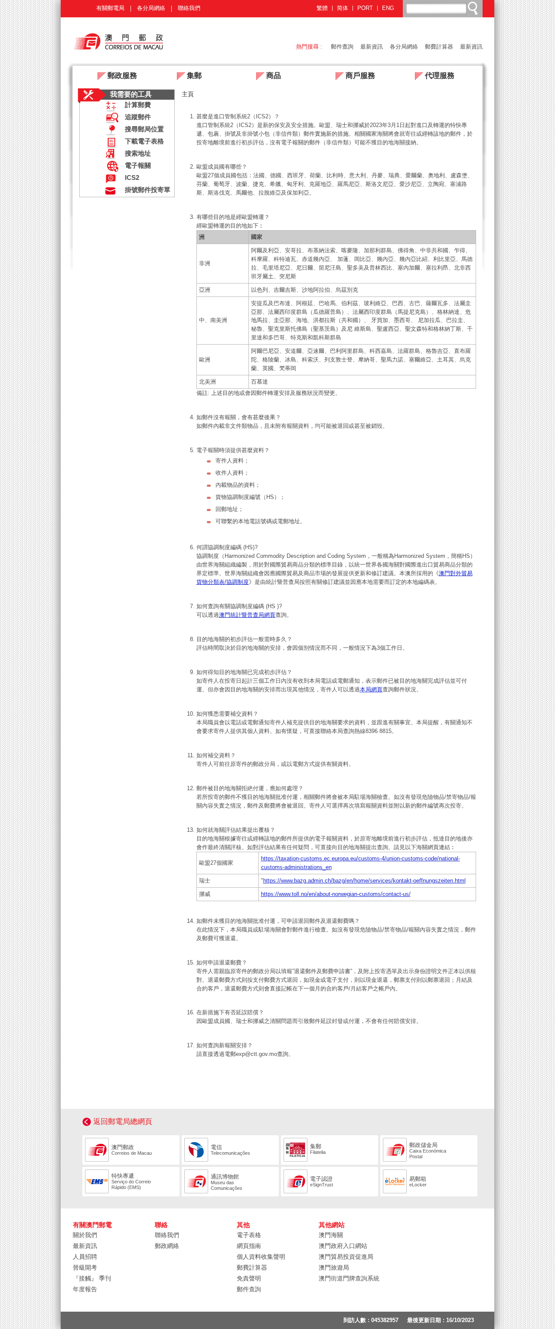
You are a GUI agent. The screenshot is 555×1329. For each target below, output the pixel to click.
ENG (388, 8)
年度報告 (85, 1289)
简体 (342, 8)
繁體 (322, 8)
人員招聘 (85, 1256)
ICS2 (132, 177)
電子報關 (138, 165)
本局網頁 (371, 689)
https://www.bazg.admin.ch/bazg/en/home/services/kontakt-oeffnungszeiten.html (364, 880)
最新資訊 (371, 46)
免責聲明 (249, 1278)
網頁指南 (249, 1245)
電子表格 (249, 1234)
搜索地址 (138, 153)
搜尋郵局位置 (144, 129)
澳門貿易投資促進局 (346, 1256)
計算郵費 (138, 104)
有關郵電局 (110, 8)
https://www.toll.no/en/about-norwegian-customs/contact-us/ (336, 894)
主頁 (188, 94)
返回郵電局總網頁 (122, 1121)
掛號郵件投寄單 (147, 189)
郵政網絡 (167, 1245)
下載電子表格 (144, 141)
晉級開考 (85, 1267)
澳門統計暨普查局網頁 (247, 615)
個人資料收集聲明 (261, 1256)
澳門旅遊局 (334, 1267)
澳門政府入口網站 (343, 1245)
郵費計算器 (439, 46)
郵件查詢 (342, 46)
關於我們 (85, 1234)
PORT (365, 8)
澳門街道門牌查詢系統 (349, 1278)
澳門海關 (331, 1234)
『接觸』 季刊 (92, 1278)
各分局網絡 (151, 8)
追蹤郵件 (138, 117)
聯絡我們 (189, 8)
